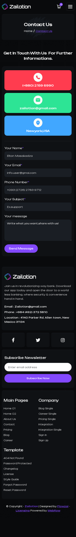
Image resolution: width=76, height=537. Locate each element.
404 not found (14, 458)
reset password (15, 490)
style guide (11, 479)
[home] (16, 7)
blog (6, 435)
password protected (17, 463)
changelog (11, 468)
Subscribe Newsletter (25, 358)
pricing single (47, 419)
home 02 (10, 413)
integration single (50, 429)
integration (46, 424)
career (8, 440)
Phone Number (16, 182)
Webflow (54, 510)
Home (28, 30)
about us (10, 419)
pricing (8, 429)
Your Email (13, 165)
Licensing (23, 510)
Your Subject (15, 199)
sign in (43, 435)
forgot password (15, 484)
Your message (15, 216)
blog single (46, 408)
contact (9, 424)
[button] (59, 7)
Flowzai (62, 506)
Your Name (14, 148)
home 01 (9, 408)
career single (48, 413)
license (9, 474)
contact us (44, 30)
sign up (44, 440)
